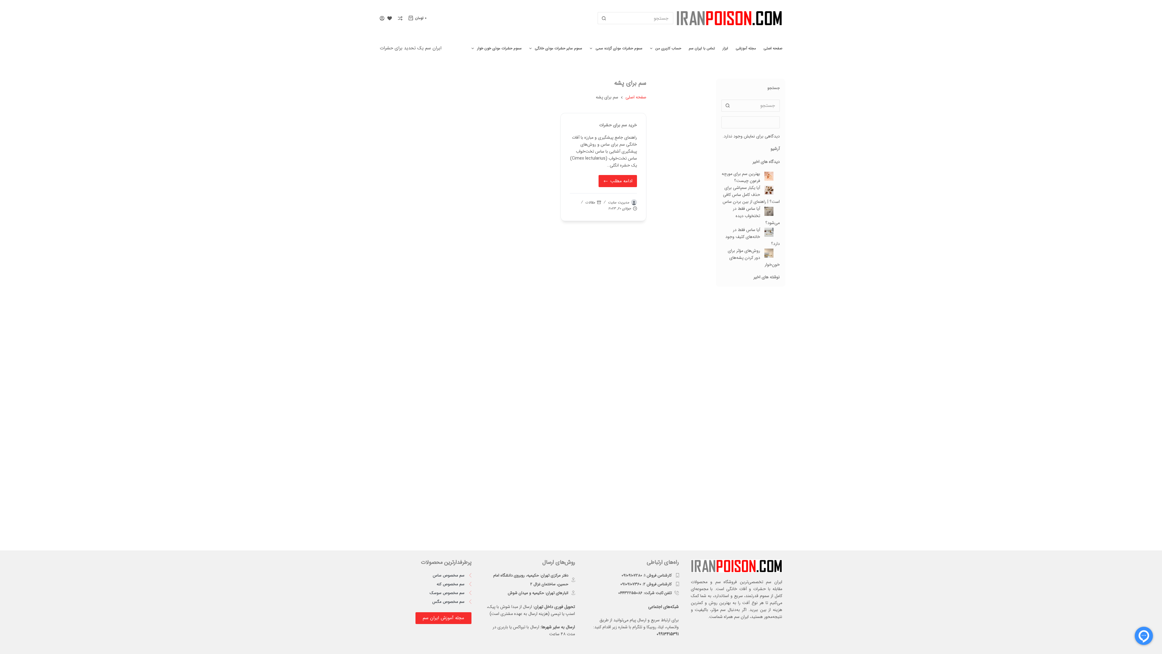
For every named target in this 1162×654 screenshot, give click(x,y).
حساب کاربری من (668, 48)
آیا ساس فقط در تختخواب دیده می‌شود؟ (756, 215)
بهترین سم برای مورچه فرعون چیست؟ (741, 177)
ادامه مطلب (618, 180)
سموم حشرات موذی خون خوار (499, 48)
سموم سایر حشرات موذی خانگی (558, 48)
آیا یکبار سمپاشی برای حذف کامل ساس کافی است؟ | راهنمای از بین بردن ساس (751, 194)
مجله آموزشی (746, 48)
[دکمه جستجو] (604, 18)
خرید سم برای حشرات (618, 125)
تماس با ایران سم (702, 48)
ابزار (725, 48)
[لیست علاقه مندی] (389, 18)
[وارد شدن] (382, 18)
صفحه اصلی (772, 48)
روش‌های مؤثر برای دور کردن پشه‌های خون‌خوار (754, 257)
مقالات (590, 202)
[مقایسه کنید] (400, 18)
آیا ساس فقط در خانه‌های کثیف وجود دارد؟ (752, 236)
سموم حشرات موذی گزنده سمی (619, 48)
